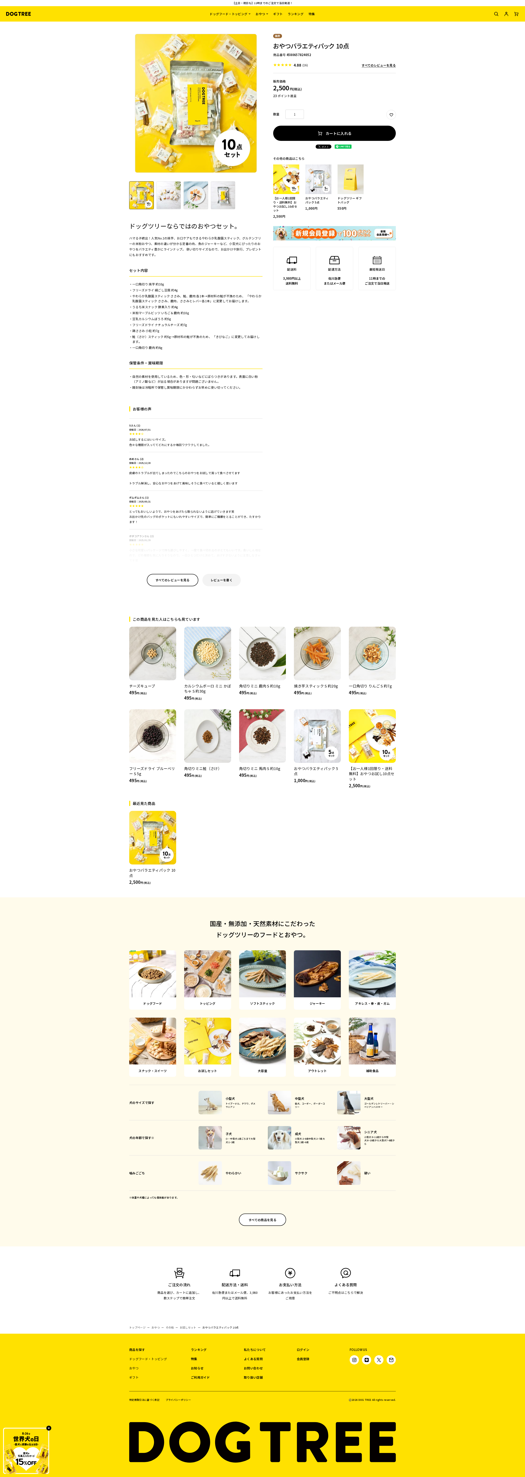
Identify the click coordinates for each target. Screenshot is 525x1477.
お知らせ (197, 1368)
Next (259, 106)
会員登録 (303, 1358)
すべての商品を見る (262, 1220)
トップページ (137, 1327)
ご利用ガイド (200, 1377)
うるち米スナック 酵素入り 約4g (155, 307)
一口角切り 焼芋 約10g (148, 284)
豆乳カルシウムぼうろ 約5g (151, 319)
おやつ (260, 14)
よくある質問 (253, 1358)
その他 (170, 1327)
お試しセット (188, 1327)
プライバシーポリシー (178, 1400)
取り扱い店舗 (253, 1377)
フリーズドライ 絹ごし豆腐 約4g (155, 290)
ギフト (278, 14)
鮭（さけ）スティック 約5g (151, 336)
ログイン (303, 1349)
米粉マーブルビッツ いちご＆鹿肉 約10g (160, 313)
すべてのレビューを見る (379, 65)
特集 (312, 14)
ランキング (296, 14)
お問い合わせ (253, 1368)
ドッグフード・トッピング (228, 14)
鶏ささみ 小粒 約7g (145, 331)
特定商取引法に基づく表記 (144, 1400)
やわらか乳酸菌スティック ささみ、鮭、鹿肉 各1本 (168, 296)
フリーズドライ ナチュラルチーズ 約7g (159, 325)
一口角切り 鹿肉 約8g (147, 347)
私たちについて (255, 1349)
